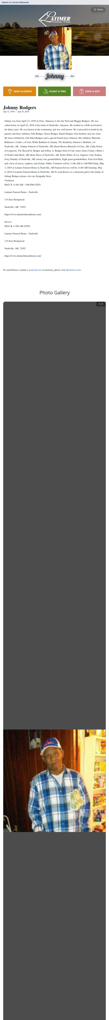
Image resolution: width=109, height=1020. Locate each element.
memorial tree (35, 269)
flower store (75, 269)
